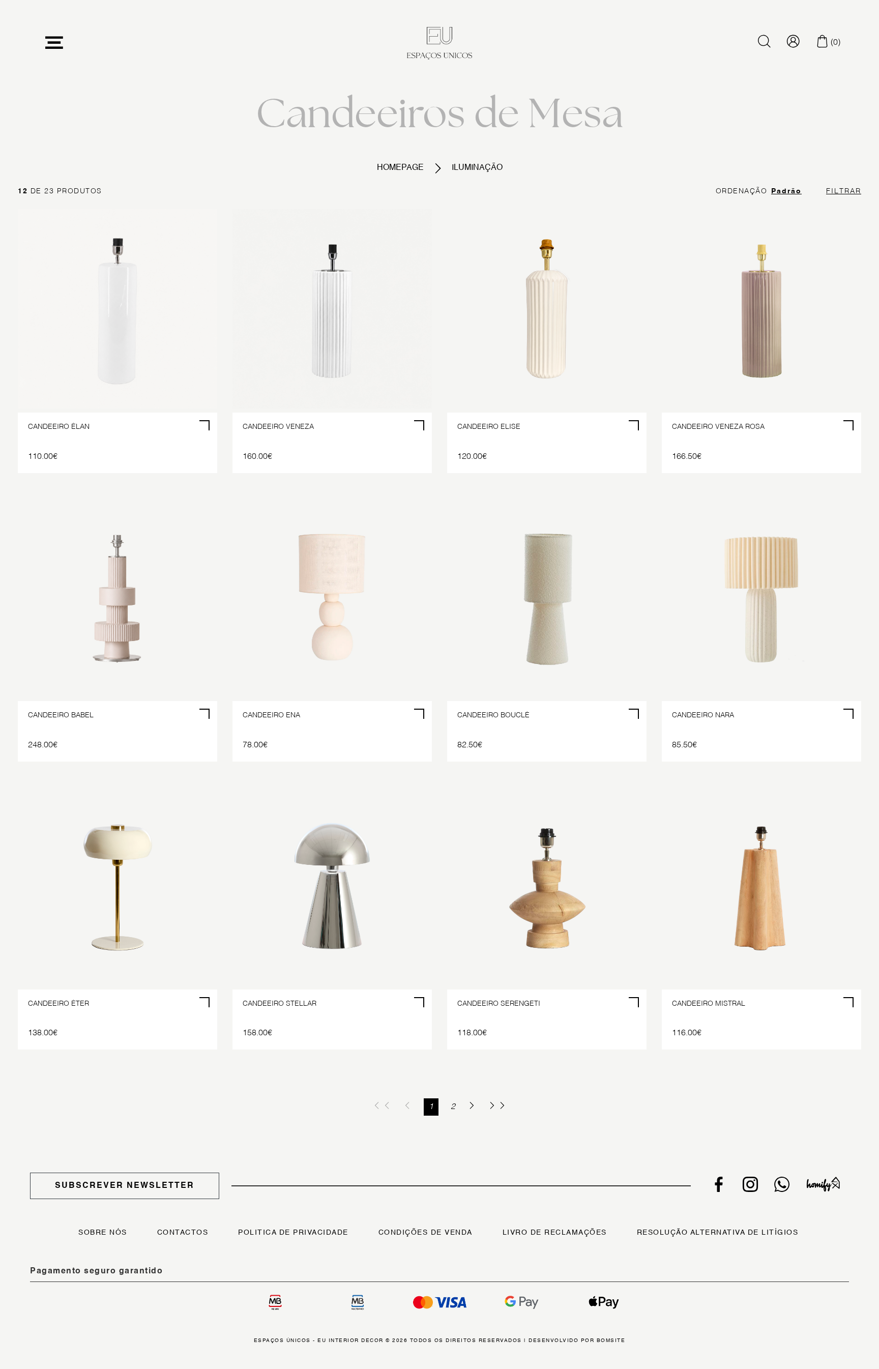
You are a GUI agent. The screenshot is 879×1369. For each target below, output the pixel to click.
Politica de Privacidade (293, 1232)
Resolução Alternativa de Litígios (718, 1232)
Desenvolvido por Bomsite (577, 1340)
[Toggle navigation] (54, 43)
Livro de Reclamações (555, 1232)
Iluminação (477, 168)
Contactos (183, 1232)
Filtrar (843, 191)
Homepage (400, 168)
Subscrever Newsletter (124, 1186)
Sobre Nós (102, 1232)
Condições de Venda (425, 1232)
